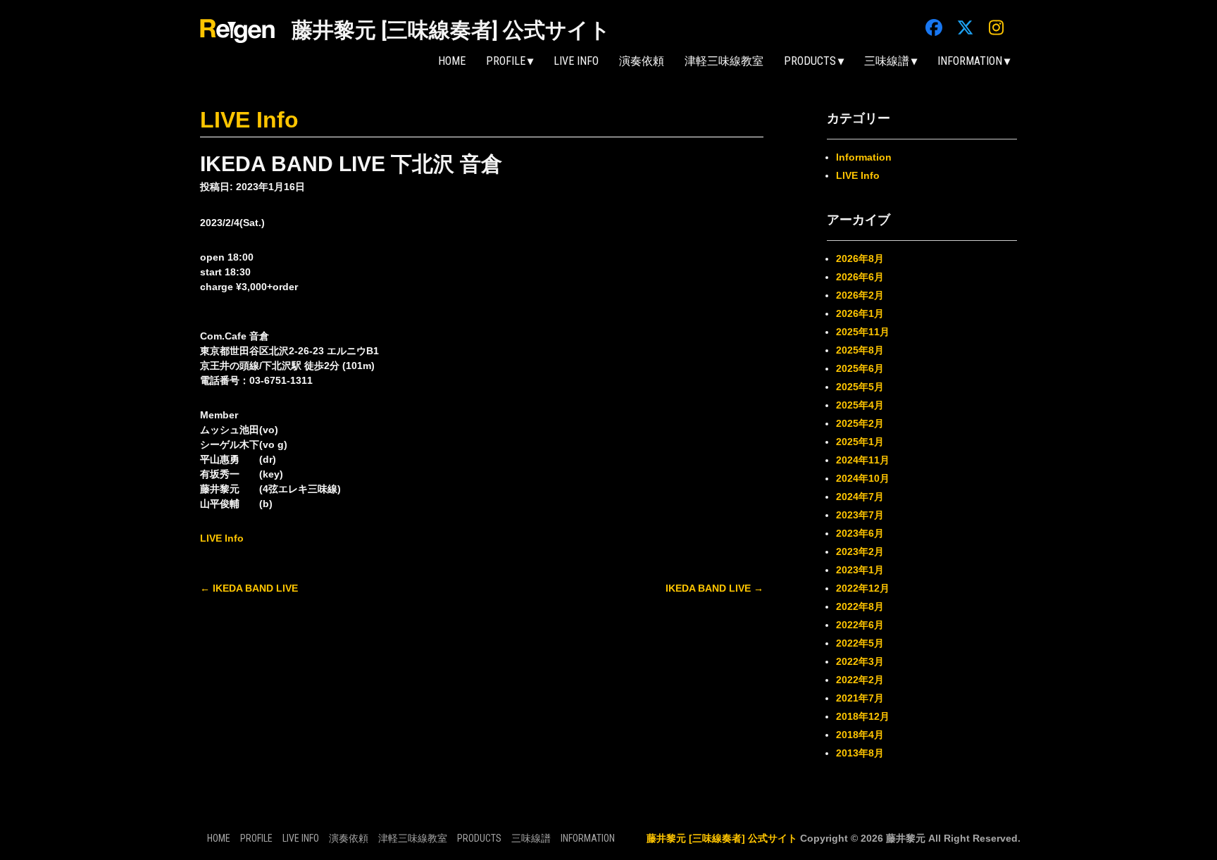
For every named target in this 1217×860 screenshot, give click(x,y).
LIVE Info (576, 61)
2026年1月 (860, 313)
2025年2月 (860, 423)
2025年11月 (863, 331)
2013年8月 (860, 753)
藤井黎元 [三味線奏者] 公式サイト (451, 30)
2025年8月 (860, 350)
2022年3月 (860, 661)
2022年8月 (860, 606)
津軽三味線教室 (724, 61)
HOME (452, 61)
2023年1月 (860, 569)
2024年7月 (860, 496)
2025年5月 (860, 386)
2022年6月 (860, 624)
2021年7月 (860, 698)
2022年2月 (860, 679)
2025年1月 (860, 441)
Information (864, 157)
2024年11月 (863, 460)
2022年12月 (863, 588)
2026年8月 (860, 258)
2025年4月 (860, 405)
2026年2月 (860, 295)
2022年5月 (860, 643)
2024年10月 (863, 478)
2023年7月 (860, 515)
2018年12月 (863, 716)
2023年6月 (860, 533)
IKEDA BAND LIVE (249, 588)
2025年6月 (860, 368)
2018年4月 (860, 734)
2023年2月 (860, 551)
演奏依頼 (641, 61)
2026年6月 (860, 276)
